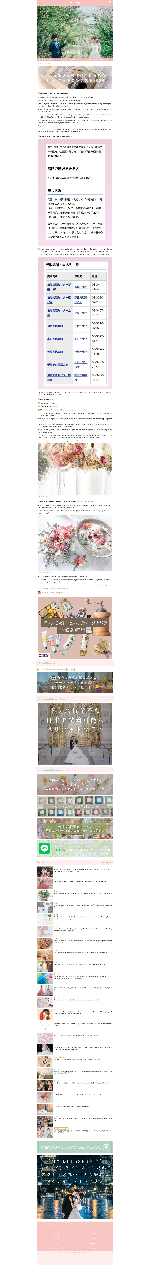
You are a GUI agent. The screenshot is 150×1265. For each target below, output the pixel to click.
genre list (94, 1229)
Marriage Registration (58, 669)
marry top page (55, 1224)
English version (94, 1244)
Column (71, 669)
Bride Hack (43, 669)
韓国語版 (94, 1249)
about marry (94, 1224)
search (55, 1229)
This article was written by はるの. (53, 593)
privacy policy (94, 1234)
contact (94, 1239)
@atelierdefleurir (43, 496)
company (55, 1239)
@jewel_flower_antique (44, 572)
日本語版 (56, 1244)
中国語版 (56, 1249)
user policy (56, 1234)
